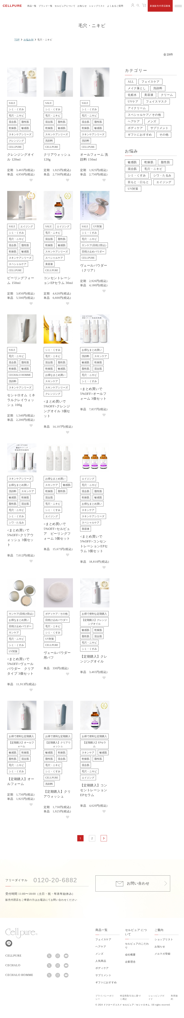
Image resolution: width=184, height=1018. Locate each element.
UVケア (133, 101)
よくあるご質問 (115, 6)
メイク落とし (137, 88)
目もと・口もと (138, 182)
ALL (131, 81)
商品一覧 (31, 6)
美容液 (148, 94)
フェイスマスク (156, 101)
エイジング (163, 182)
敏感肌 (132, 162)
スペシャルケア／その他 (144, 114)
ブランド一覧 (45, 6)
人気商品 (100, 961)
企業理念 (130, 961)
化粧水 (132, 94)
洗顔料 (157, 88)
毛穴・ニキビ (153, 168)
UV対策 (133, 188)
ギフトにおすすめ (140, 134)
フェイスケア (150, 81)
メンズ (151, 121)
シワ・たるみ (162, 175)
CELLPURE (12, 6)
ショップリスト (97, 6)
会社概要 (130, 954)
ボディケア (135, 128)
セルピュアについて (65, 6)
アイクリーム (137, 108)
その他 (163, 134)
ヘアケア (134, 121)
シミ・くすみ (137, 175)
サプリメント (159, 128)
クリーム (167, 94)
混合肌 (132, 168)
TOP (17, 39)
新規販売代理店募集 (160, 6)
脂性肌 (165, 162)
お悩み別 (28, 39)
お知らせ (82, 6)
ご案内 (159, 929)
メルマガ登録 (163, 953)
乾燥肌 (148, 162)
